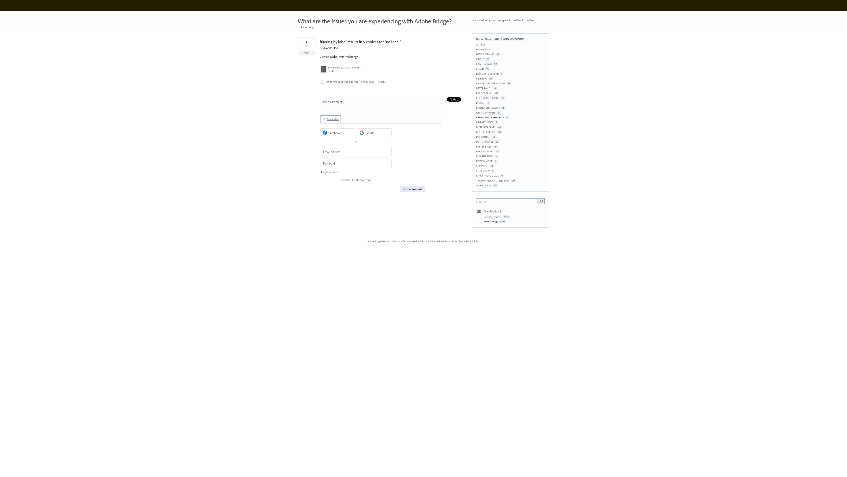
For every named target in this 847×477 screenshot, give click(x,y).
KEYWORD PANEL (485, 112)
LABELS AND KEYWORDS (509, 39)
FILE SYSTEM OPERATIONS (490, 83)
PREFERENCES (484, 146)
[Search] (541, 201)
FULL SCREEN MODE (487, 98)
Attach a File (333, 119)
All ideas (480, 44)
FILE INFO (481, 78)
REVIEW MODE (484, 161)
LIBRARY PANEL (484, 122)
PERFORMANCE (484, 141)
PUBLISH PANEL (485, 156)
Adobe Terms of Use (447, 241)
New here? (356, 180)
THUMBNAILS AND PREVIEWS (492, 180)
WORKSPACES (483, 185)
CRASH (480, 68)
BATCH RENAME (485, 54)
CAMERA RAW (484, 64)
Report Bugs (483, 39)
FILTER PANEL (483, 88)
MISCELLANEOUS (485, 132)
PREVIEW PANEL (485, 151)
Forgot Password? (330, 172)
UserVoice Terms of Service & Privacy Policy (413, 241)
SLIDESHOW (483, 170)
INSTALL (480, 102)
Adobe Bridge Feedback (379, 241)
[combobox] (508, 201)
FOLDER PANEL (484, 93)
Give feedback (493, 211)
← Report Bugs (306, 27)
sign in (505, 20)
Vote (306, 53)
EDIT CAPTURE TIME (487, 73)
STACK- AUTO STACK (487, 175)
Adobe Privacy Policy (469, 241)
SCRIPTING (482, 166)
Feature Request (493, 216)
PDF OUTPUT (483, 136)
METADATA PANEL (486, 127)
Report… (381, 81)
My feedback (483, 49)
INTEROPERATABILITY (488, 107)
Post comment (412, 189)
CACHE (480, 59)
